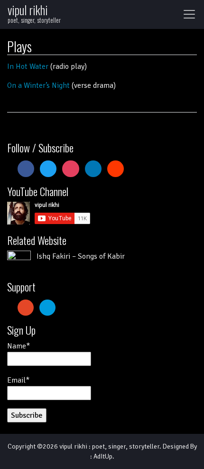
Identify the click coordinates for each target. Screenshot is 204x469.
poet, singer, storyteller (125, 446)
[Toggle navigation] (189, 14)
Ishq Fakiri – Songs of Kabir (81, 256)
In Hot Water (27, 66)
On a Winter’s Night (38, 85)
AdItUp (102, 456)
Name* (18, 346)
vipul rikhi (28, 10)
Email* (18, 380)
